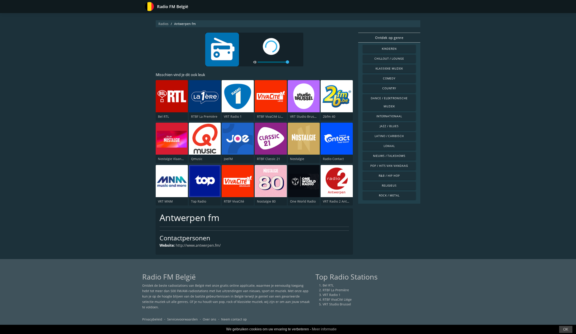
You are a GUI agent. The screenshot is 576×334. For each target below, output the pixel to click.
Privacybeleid (152, 319)
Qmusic (196, 159)
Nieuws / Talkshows (389, 156)
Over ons (209, 319)
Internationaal (389, 116)
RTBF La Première (204, 116)
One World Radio (303, 201)
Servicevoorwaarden (182, 319)
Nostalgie (297, 159)
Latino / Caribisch (389, 136)
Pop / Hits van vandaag (389, 166)
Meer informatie (324, 329)
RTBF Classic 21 (268, 159)
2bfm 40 (329, 116)
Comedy (389, 78)
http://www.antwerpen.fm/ (198, 245)
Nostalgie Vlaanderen (174, 159)
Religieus (389, 185)
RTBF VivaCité (234, 201)
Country (389, 88)
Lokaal (389, 146)
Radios (163, 24)
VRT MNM (165, 201)
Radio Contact (333, 159)
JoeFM (228, 159)
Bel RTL (163, 116)
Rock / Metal (389, 195)
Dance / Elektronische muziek (389, 102)
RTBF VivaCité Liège (271, 116)
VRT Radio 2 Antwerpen (340, 201)
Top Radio (198, 201)
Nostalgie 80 (266, 201)
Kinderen (389, 49)
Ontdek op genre (389, 37)
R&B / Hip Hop (389, 176)
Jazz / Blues (389, 126)
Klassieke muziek (389, 68)
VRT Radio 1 (233, 116)
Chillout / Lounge (389, 59)
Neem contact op (234, 319)
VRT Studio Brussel (304, 116)
